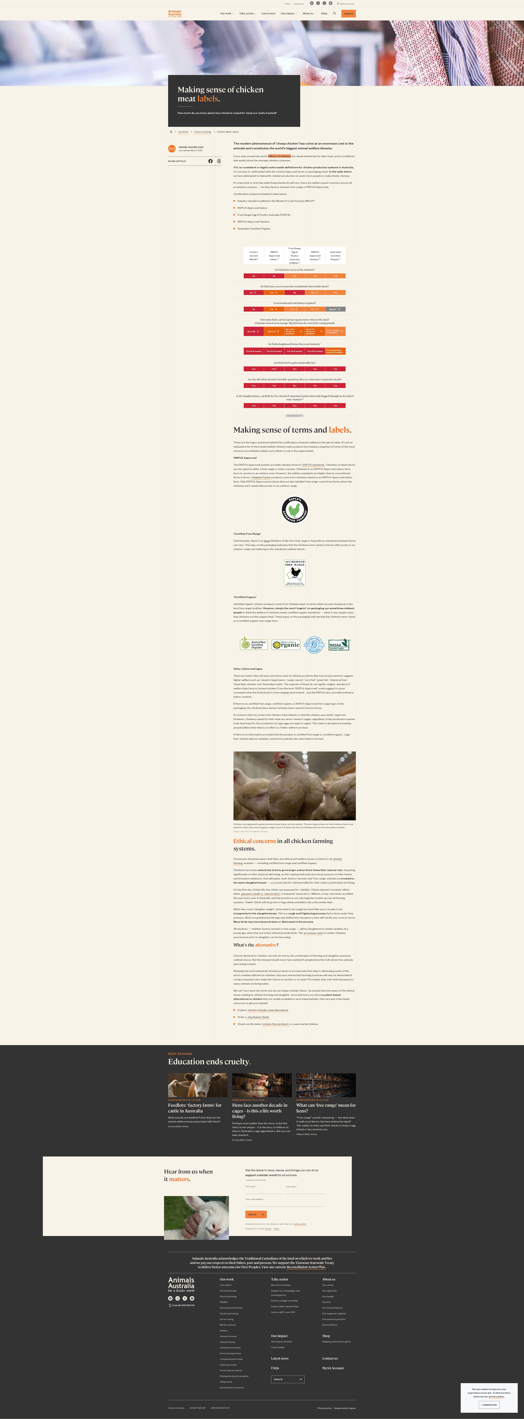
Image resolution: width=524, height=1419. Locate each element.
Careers (326, 1301)
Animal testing (227, 1341)
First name (256, 1186)
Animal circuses (228, 1336)
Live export (226, 1284)
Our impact (288, 13)
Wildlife (224, 1301)
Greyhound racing (229, 1313)
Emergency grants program (234, 1375)
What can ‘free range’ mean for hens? (326, 1107)
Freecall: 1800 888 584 (183, 1305)
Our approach (329, 1290)
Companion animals (230, 1347)
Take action (246, 13)
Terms (276, 1228)
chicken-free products (275, 1023)
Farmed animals (228, 1290)
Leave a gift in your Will (283, 1311)
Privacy (268, 1228)
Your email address (260, 1199)
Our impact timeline (281, 1341)
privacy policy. (497, 1396)
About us (308, 13)
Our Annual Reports (332, 1307)
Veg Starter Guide (258, 1016)
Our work (226, 13)
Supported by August (345, 1407)
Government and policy (232, 1387)
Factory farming (202, 131)
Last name (297, 1186)
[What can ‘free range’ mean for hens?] (326, 1085)
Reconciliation (330, 1324)
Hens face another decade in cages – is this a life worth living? (260, 1110)
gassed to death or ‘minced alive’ (260, 893)
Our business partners (334, 1319)
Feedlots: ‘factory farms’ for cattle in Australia (194, 1107)
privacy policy (300, 1223)
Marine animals (228, 1324)
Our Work (183, 131)
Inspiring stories (228, 1364)
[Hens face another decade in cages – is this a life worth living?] (262, 1085)
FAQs (287, 3)
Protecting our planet (231, 1370)
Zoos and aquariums (230, 1353)
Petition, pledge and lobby (284, 1300)
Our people (328, 1296)
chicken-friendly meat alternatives (268, 1010)
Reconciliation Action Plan (306, 1267)
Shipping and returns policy (336, 1341)
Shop (324, 13)
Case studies (278, 1347)
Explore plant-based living (284, 1306)
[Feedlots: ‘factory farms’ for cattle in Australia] (198, 1085)
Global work (226, 1381)
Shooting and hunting (231, 1307)
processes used (313, 932)
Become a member (281, 1284)
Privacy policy (324, 1407)
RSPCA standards (313, 464)
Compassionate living (184, 1100)
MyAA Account (333, 1368)
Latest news (268, 13)
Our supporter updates (334, 1313)
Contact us (299, 3)
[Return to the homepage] (174, 13)
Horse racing (226, 1319)
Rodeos (224, 1330)
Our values (328, 1284)
